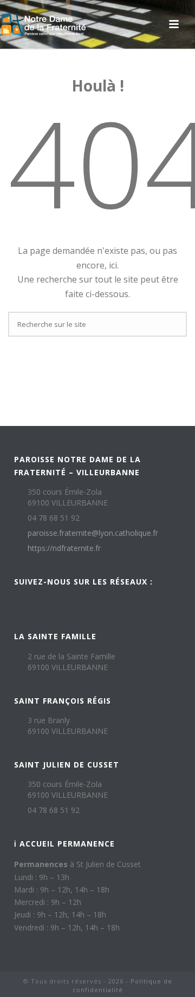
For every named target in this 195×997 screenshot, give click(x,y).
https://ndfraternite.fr (64, 548)
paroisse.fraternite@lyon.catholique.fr (93, 533)
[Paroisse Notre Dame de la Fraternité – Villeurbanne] (43, 24)
